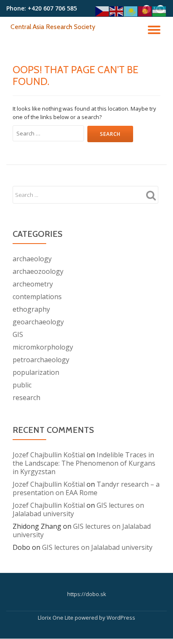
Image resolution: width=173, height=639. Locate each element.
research (26, 397)
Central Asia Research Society (52, 27)
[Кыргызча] (145, 10)
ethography (31, 309)
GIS (18, 334)
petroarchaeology (41, 359)
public (22, 385)
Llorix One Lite (56, 617)
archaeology (32, 258)
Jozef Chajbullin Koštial (49, 454)
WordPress (121, 617)
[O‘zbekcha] (159, 10)
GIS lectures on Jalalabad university (82, 530)
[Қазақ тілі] (131, 10)
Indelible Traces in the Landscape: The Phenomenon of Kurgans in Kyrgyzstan (84, 463)
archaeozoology (38, 271)
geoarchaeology (38, 321)
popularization (36, 372)
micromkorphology (43, 347)
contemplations (37, 296)
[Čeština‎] (102, 10)
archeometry (33, 284)
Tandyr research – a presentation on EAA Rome (86, 488)
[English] (117, 10)
